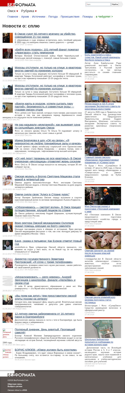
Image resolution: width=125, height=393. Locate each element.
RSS (25, 390)
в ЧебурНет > (104, 16)
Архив (25, 16)
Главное (12, 16)
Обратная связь (15, 384)
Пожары (87, 16)
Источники (38, 16)
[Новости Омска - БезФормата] (18, 4)
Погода (53, 16)
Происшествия (70, 16)
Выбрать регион (15, 386)
